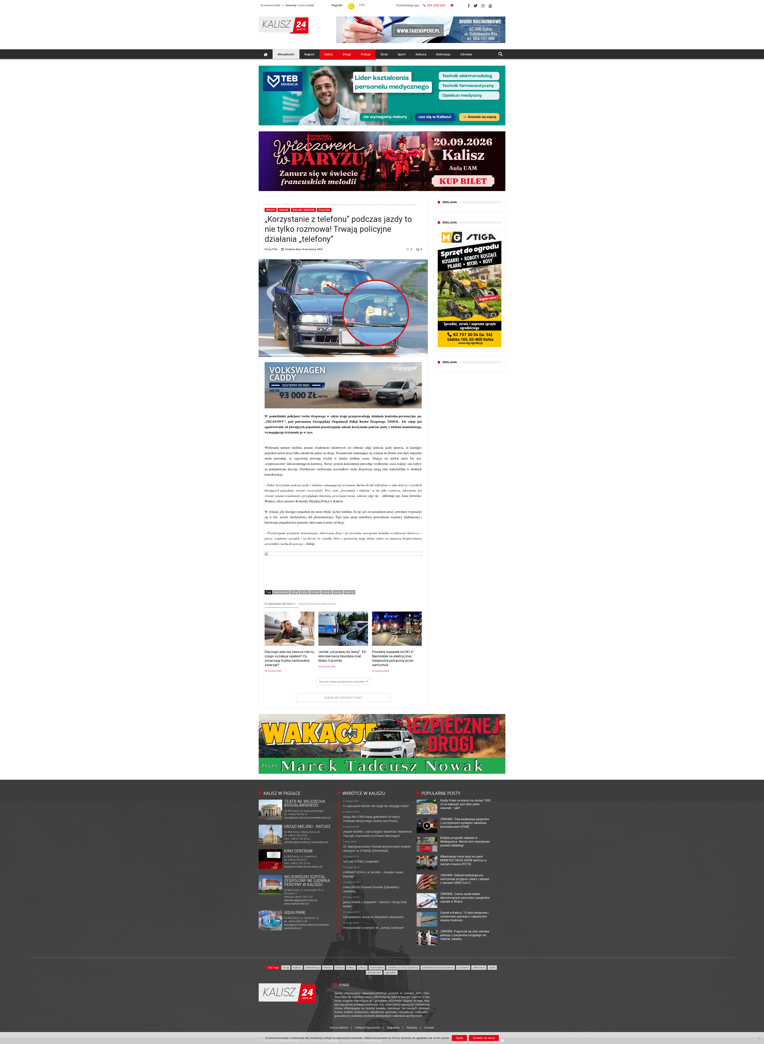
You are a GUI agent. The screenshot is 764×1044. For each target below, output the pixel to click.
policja (338, 592)
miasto (327, 592)
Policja (324, 209)
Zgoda (459, 1037)
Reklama (412, 1027)
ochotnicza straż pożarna (403, 967)
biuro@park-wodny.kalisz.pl (300, 924)
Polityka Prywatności (367, 1027)
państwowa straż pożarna (437, 967)
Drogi (306, 204)
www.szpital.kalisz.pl (296, 903)
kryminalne (377, 967)
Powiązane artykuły (280, 603)
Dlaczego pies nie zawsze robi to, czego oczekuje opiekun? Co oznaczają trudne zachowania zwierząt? (289, 658)
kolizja (315, 592)
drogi (294, 592)
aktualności (281, 592)
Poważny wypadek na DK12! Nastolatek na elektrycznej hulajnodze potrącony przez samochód (393, 658)
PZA (274, 249)
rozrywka (463, 967)
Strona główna (272, 204)
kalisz (304, 592)
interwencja (312, 967)
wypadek (390, 972)
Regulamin (393, 1027)
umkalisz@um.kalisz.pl (298, 842)
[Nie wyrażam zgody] (759, 1038)
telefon (349, 592)
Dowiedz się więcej (484, 1037)
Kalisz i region (292, 204)
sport (492, 967)
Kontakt (429, 1027)
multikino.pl (290, 866)
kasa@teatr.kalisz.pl (296, 817)
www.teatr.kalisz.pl (320, 817)
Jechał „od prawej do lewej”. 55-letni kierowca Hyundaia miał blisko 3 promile (342, 656)
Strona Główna (339, 1027)
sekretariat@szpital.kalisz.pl (301, 900)
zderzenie (479, 967)
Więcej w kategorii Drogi (317, 603)
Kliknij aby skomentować (343, 697)
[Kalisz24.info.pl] (283, 16)
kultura (297, 967)
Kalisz (283, 209)
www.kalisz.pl (320, 842)
